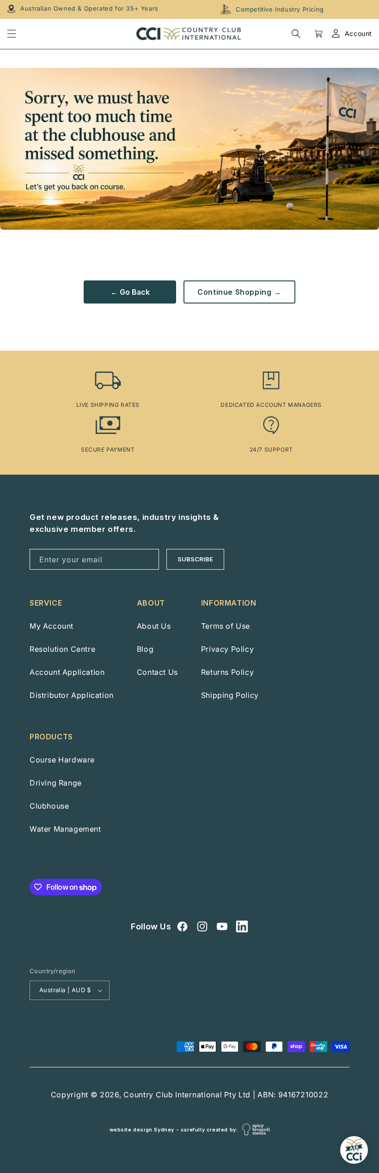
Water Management (65, 829)
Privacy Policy (227, 649)
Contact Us (157, 672)
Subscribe (195, 559)
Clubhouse (49, 805)
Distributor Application (72, 695)
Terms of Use (225, 626)
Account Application (67, 672)
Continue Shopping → (239, 292)
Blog (145, 649)
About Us (154, 626)
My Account (51, 626)
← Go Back (130, 292)
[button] (296, 33)
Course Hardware (62, 759)
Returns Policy (227, 672)
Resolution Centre (62, 649)
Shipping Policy (230, 695)
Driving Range (56, 782)
